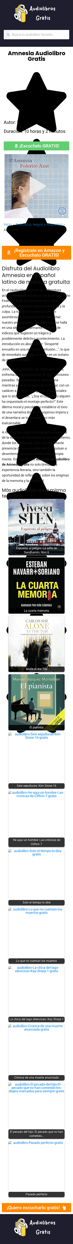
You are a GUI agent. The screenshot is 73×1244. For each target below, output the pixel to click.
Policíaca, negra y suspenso (39, 224)
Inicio (8, 224)
